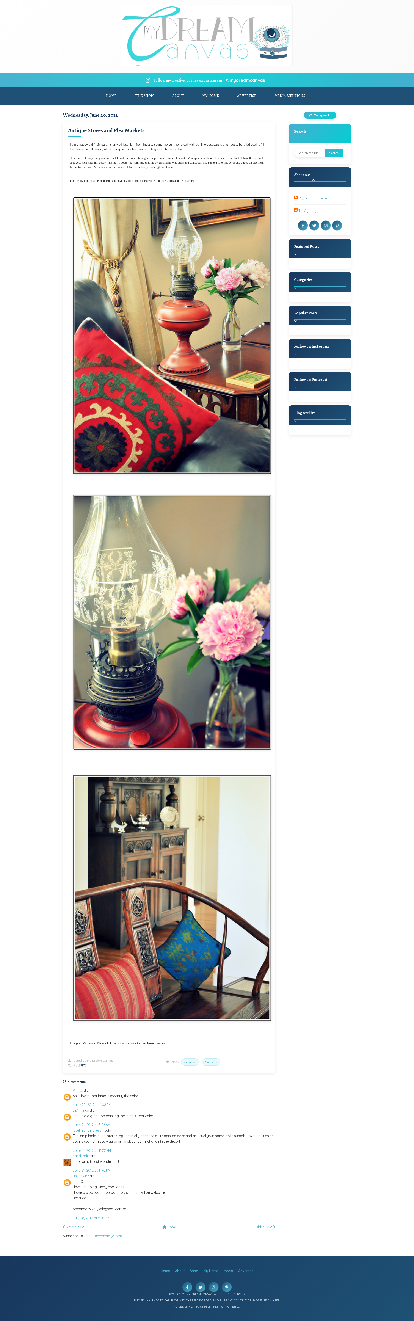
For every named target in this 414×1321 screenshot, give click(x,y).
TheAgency (307, 211)
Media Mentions (289, 95)
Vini (75, 1090)
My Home (210, 95)
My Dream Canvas (313, 198)
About (178, 95)
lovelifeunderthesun (88, 1130)
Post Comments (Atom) (103, 1236)
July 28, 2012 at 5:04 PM (91, 1218)
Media (228, 1271)
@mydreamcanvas (245, 80)
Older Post (264, 1227)
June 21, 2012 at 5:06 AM (91, 1125)
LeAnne (78, 1110)
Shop (194, 1271)
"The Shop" (144, 95)
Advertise (246, 95)
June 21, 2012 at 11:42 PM (92, 1170)
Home (111, 95)
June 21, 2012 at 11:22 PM (92, 1150)
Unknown (80, 1176)
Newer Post (74, 1227)
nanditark (80, 1156)
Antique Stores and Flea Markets (106, 130)
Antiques (189, 1062)
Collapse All (322, 115)
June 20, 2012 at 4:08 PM (92, 1105)
